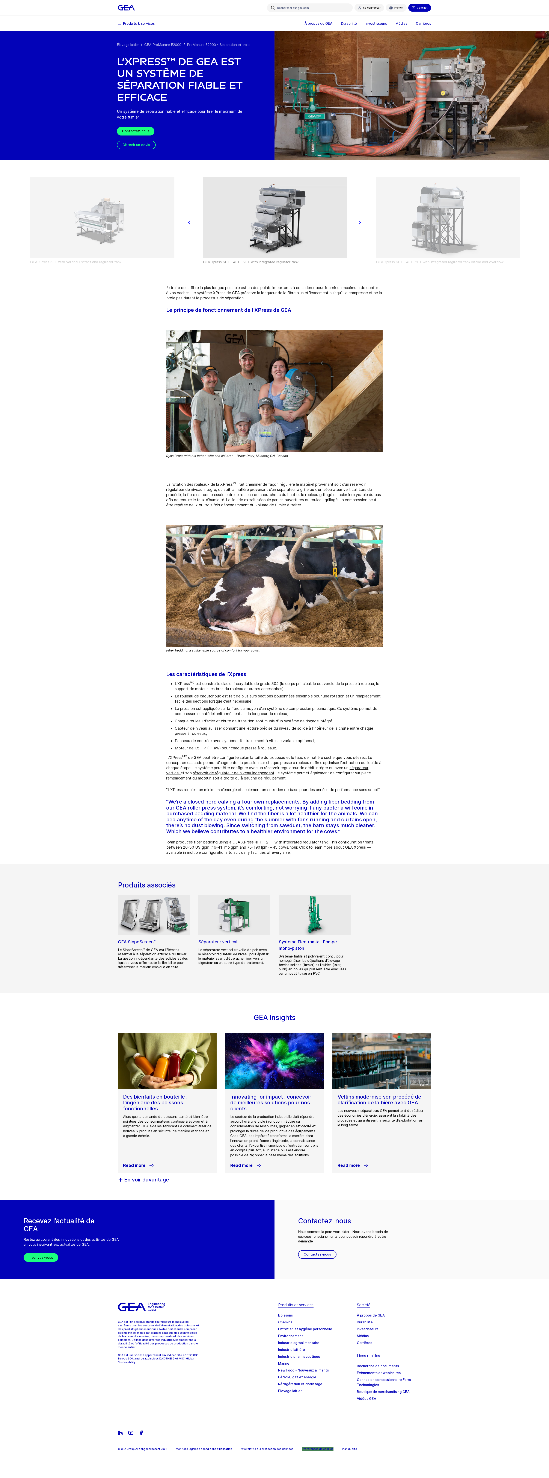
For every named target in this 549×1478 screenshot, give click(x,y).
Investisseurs (367, 1329)
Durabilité (365, 1322)
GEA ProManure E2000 (162, 45)
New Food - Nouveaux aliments (303, 1370)
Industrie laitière (291, 1349)
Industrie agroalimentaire (298, 1343)
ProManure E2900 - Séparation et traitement (223, 45)
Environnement (290, 1336)
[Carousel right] (359, 222)
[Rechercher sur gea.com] (273, 7)
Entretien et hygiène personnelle (305, 1329)
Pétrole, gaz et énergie (297, 1377)
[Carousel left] (189, 222)
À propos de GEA (371, 1315)
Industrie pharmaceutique (299, 1356)
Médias (363, 1336)
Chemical (285, 1322)
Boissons (285, 1315)
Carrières (364, 1343)
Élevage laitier (128, 45)
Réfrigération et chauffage (300, 1384)
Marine (283, 1363)
